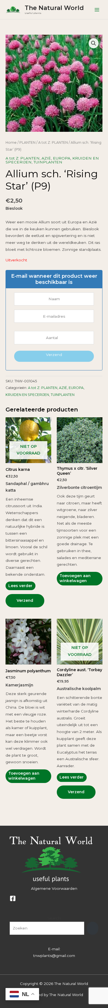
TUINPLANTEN (48, 162)
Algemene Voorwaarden (54, 888)
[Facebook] (13, 898)
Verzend (54, 354)
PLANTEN (27, 142)
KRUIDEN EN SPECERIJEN (27, 395)
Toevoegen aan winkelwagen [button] (75, 578)
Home (11, 142)
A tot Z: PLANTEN (53, 142)
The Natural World (54, 7)
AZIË (46, 158)
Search (54, 918)
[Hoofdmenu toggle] (97, 9)
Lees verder (20, 585)
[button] (94, 43)
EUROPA (61, 158)
